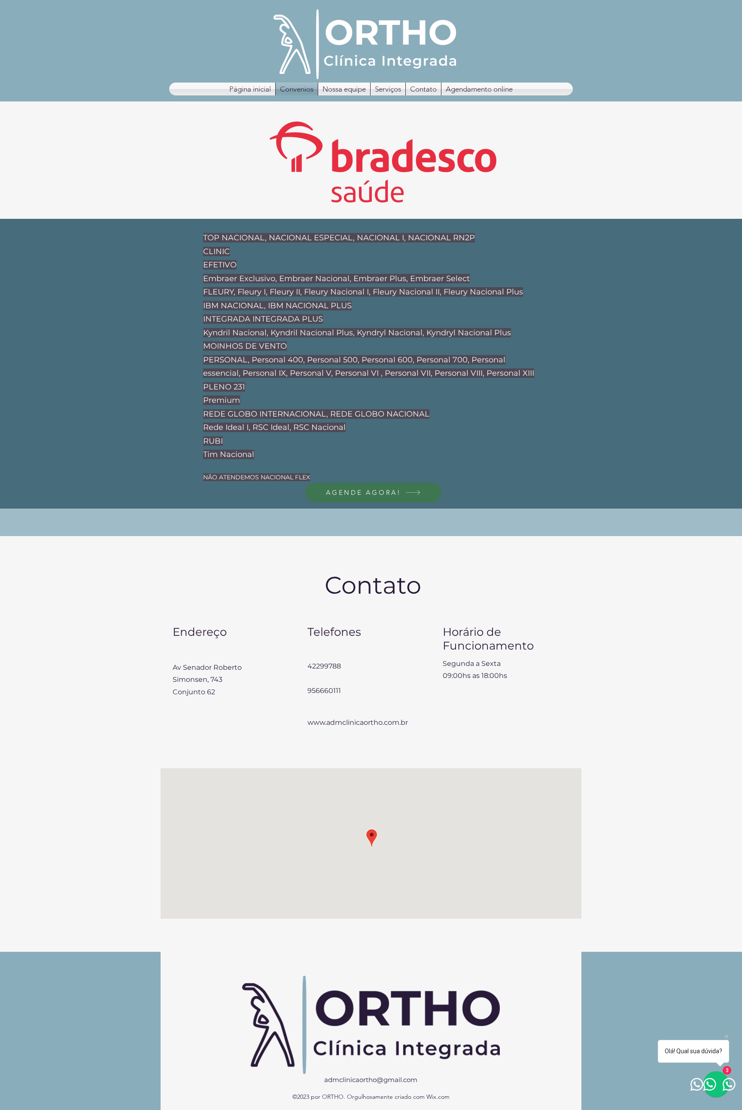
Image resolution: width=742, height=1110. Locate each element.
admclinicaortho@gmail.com (370, 1080)
